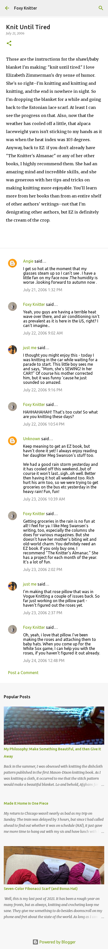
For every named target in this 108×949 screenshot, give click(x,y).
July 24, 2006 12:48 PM (44, 660)
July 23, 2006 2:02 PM (42, 569)
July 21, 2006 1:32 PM (42, 289)
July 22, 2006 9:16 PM (42, 390)
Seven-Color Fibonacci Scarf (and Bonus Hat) (41, 889)
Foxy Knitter (25, 8)
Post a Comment (23, 672)
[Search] (101, 8)
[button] (9, 43)
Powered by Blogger (57, 942)
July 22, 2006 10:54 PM (44, 424)
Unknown (31, 438)
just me (29, 347)
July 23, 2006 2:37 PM (42, 612)
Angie (28, 261)
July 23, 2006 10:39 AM (44, 499)
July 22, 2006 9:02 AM (43, 333)
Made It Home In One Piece (26, 803)
